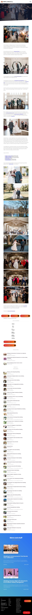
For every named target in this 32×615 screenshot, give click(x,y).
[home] (7, 1)
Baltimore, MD (18, 600)
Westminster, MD (18, 606)
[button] (30, 1)
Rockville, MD (18, 604)
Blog (9, 604)
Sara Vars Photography (18, 76)
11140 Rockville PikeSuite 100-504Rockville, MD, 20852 (4, 604)
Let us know (25, 305)
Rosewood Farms (16, 51)
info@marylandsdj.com (4, 607)
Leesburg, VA (18, 608)
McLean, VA (18, 609)
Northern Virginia (18, 610)
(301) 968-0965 (3, 600)
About (9, 600)
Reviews (10, 602)
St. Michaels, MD (18, 605)
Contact (10, 605)
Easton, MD (17, 601)
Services (10, 601)
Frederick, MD (18, 602)
